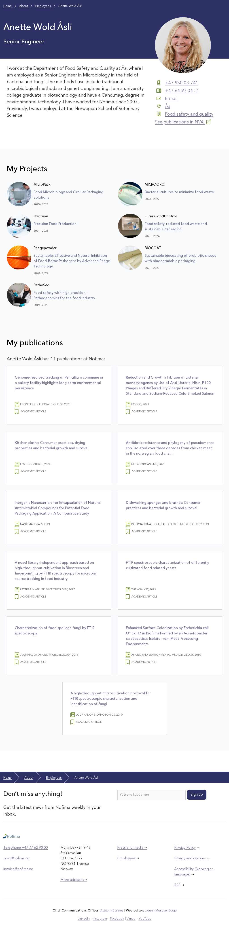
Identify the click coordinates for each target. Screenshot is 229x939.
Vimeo (131, 918)
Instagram (100, 918)
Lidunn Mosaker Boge (161, 910)
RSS (177, 885)
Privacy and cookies (190, 858)
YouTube (145, 918)
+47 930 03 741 (181, 83)
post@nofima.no (16, 858)
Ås (167, 106)
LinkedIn (84, 918)
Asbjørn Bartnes (111, 910)
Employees (126, 858)
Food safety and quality (189, 114)
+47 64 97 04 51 (182, 91)
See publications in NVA (180, 122)
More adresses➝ (73, 880)
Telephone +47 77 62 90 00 (25, 848)
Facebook (117, 918)
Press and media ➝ (132, 848)
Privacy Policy (185, 848)
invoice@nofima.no (18, 869)
